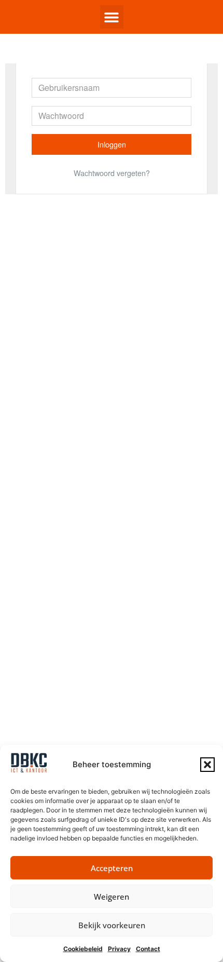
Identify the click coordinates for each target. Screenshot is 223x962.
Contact (148, 949)
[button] (207, 764)
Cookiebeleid (83, 949)
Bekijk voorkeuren (111, 925)
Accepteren (112, 868)
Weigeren (111, 896)
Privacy (119, 949)
